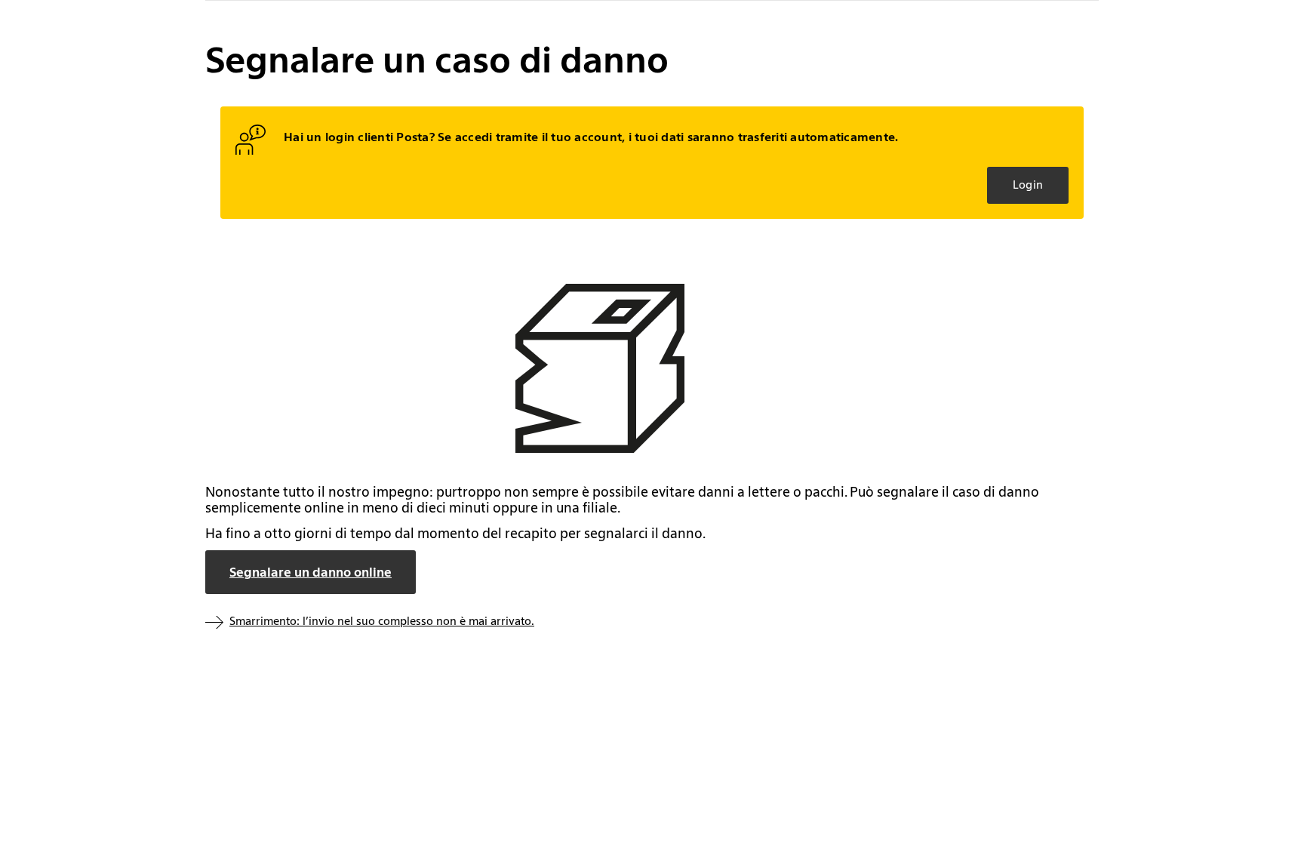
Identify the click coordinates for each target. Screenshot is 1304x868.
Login (1028, 185)
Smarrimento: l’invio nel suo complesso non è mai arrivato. (381, 621)
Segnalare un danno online (310, 572)
